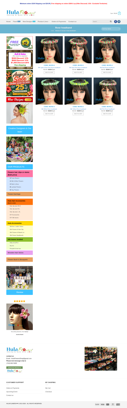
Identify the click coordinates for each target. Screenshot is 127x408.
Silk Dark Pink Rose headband (78, 67)
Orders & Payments (59, 21)
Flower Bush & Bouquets (18, 259)
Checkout (48, 392)
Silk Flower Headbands (16, 235)
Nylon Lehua (15, 184)
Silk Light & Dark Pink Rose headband (49, 67)
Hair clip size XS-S (15, 206)
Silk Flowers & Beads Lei (17, 232)
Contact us (72, 21)
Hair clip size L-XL (15, 212)
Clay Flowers (15, 190)
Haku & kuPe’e (14, 242)
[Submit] (110, 21)
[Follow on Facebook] (115, 21)
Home (8, 21)
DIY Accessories (14, 215)
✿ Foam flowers (14, 178)
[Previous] (9, 110)
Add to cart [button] (49, 72)
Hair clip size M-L (15, 209)
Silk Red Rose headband (107, 67)
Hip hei (12, 245)
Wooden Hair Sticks (15, 253)
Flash (15, 21)
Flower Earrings (14, 194)
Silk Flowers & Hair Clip (16, 229)
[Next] (30, 110)
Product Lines (43, 21)
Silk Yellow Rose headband (78, 109)
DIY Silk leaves (14, 217)
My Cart (47, 388)
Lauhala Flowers (16, 187)
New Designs (27, 21)
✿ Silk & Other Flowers (16, 181)
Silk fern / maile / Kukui (16, 226)
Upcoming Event (11, 392)
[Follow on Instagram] (118, 21)
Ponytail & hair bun (15, 248)
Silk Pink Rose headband (107, 109)
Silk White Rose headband (49, 109)
